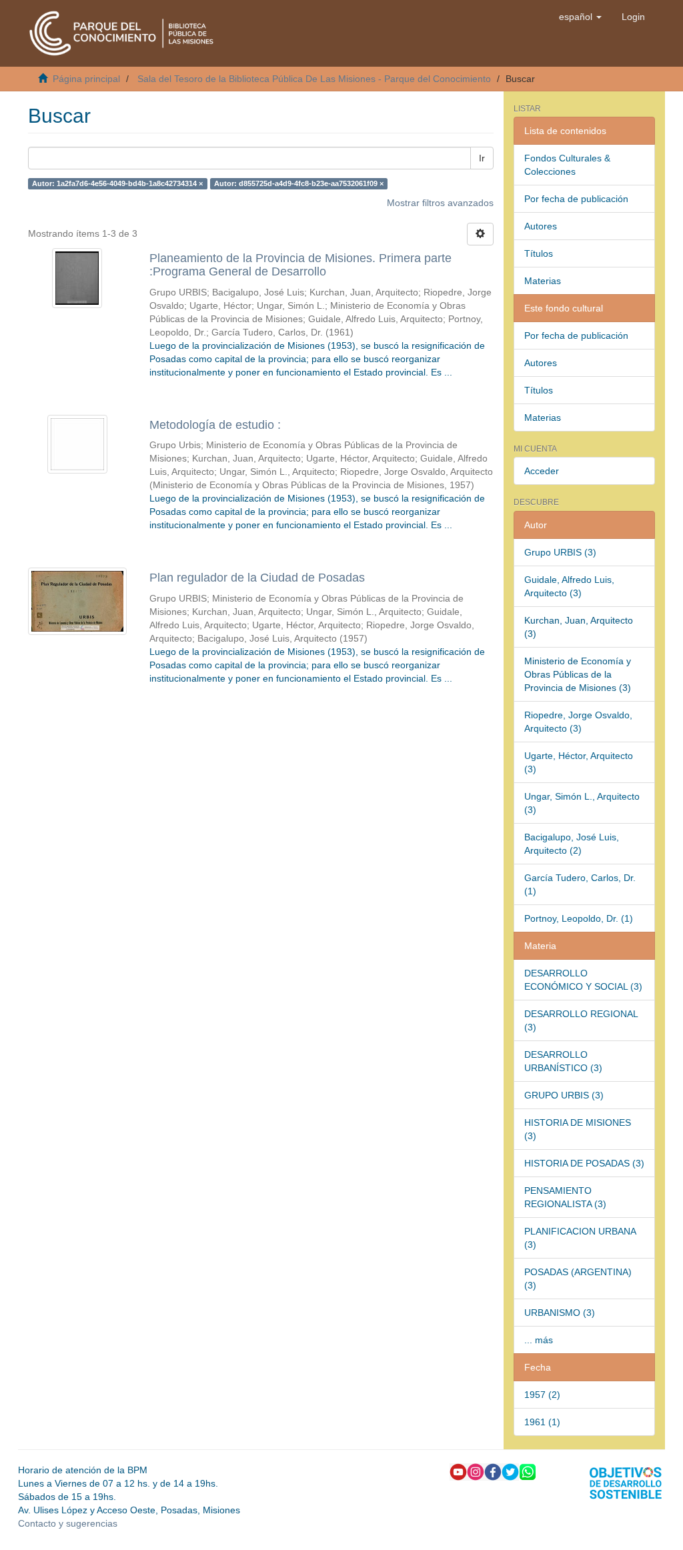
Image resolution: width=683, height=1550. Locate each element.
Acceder (541, 471)
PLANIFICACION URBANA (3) (580, 1238)
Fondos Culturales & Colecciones (567, 165)
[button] (580, 16)
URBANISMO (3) (559, 1312)
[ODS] (625, 1482)
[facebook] (493, 1470)
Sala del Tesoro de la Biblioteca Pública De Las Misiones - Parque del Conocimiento (314, 78)
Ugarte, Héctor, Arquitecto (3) (578, 762)
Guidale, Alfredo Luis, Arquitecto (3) (569, 586)
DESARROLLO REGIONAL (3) (581, 1020)
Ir (482, 158)
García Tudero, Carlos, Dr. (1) (580, 884)
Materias (542, 280)
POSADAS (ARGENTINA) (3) (578, 1279)
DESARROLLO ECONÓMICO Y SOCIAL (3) (583, 980)
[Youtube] (458, 1470)
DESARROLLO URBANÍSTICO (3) (563, 1061)
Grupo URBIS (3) (560, 552)
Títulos (538, 253)
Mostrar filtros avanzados (440, 202)
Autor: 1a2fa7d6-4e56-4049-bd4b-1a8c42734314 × (117, 183)
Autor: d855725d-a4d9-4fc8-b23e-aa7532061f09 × (299, 183)
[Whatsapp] (527, 1470)
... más (538, 1340)
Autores (540, 226)
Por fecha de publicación (576, 198)
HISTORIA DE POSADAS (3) (584, 1163)
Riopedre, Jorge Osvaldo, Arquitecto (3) (578, 722)
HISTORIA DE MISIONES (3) (577, 1129)
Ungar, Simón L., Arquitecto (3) (582, 803)
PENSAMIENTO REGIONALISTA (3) (565, 1197)
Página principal (86, 78)
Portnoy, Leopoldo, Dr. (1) (578, 918)
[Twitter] (510, 1470)
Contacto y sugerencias (67, 1523)
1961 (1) (542, 1422)
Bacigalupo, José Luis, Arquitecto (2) (571, 844)
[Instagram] (475, 1470)
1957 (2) (542, 1394)
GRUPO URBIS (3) (564, 1095)
